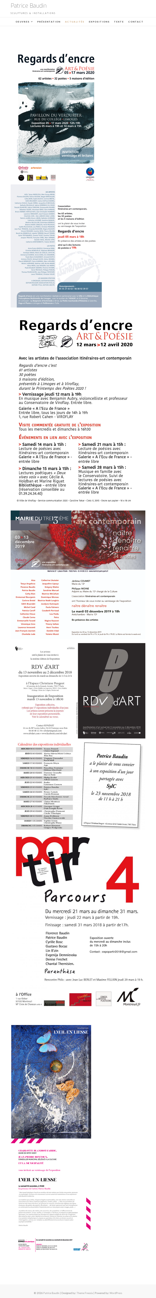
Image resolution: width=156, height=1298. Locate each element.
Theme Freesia (84, 1293)
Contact (135, 21)
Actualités (74, 21)
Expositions (99, 21)
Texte (119, 21)
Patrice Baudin (29, 6)
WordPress (116, 1293)
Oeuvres (23, 21)
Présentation (49, 21)
